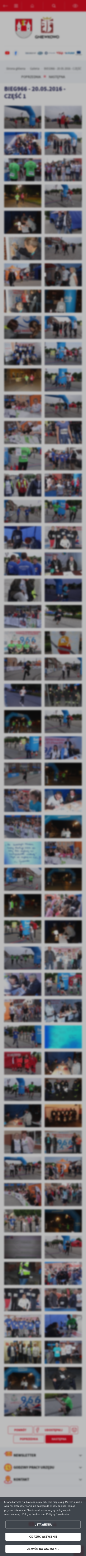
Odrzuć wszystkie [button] (43, 1537)
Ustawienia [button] (43, 1524)
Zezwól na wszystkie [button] (43, 1549)
